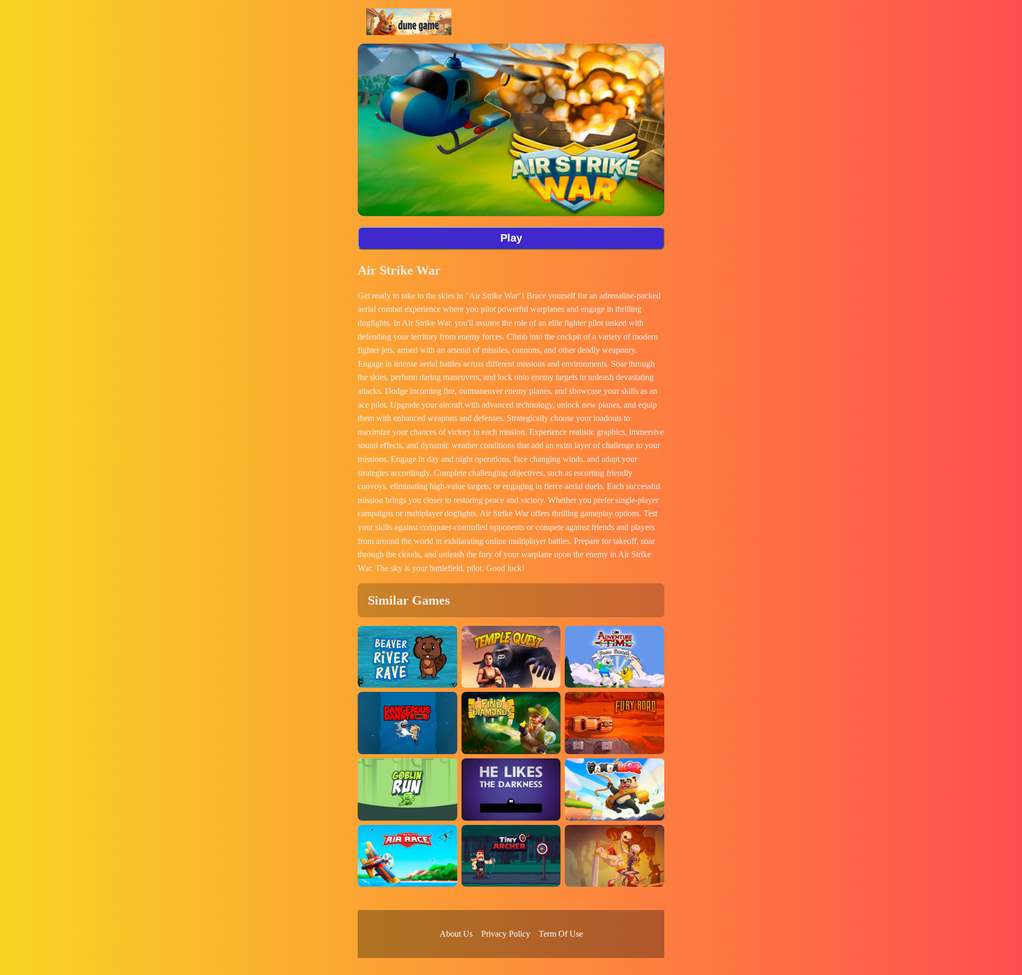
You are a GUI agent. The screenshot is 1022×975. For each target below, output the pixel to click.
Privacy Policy (505, 933)
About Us (456, 933)
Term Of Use (561, 933)
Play (511, 238)
